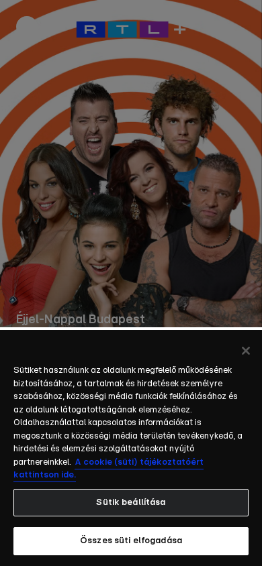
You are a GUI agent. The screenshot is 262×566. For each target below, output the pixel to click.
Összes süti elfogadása (131, 540)
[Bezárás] (246, 350)
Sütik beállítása (130, 502)
